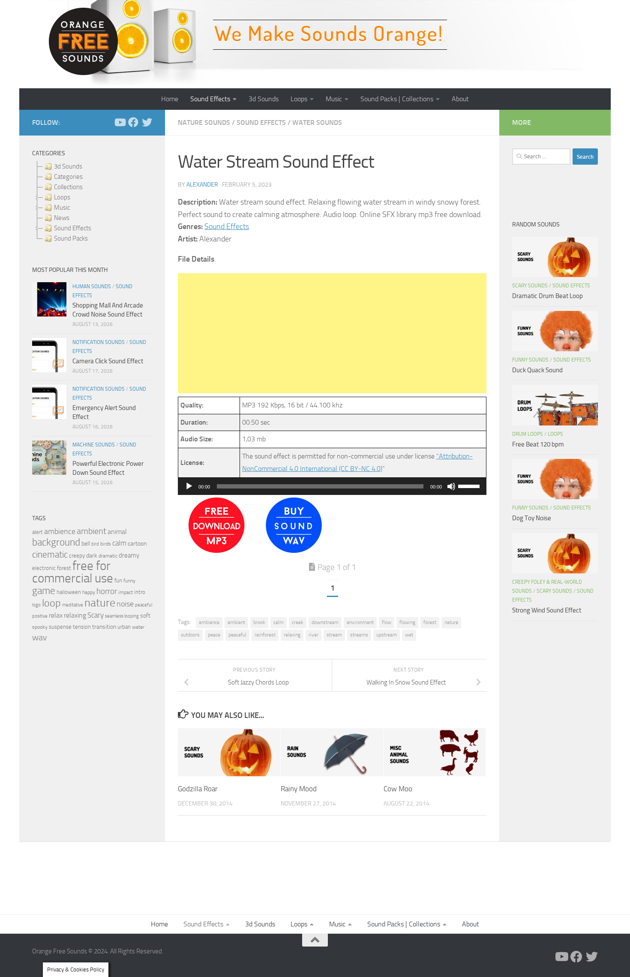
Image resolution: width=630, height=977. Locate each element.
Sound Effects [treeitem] (72, 228)
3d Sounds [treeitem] (68, 166)
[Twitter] (147, 122)
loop (51, 603)
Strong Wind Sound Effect (546, 610)
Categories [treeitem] (68, 177)
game (43, 591)
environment (360, 622)
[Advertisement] (332, 333)
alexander (202, 184)
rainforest (265, 635)
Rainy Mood (299, 788)
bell (85, 543)
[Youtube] (119, 122)
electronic (44, 568)
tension (82, 627)
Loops (299, 99)
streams (359, 635)
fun (118, 580)
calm (278, 622)
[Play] (189, 486)
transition (104, 626)
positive (40, 616)
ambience (209, 622)
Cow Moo (398, 788)
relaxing (292, 635)
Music (334, 99)
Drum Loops (527, 434)
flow (386, 622)
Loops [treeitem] (62, 197)
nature (451, 622)
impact (125, 592)
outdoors (190, 635)
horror (106, 591)
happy (88, 592)
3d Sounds (264, 99)
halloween (69, 592)
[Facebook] (133, 122)
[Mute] (451, 486)
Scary (95, 615)
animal (117, 532)
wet (409, 635)
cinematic (50, 554)
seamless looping (122, 616)
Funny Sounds (530, 360)
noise (125, 604)
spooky (40, 627)
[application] (332, 486)
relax (56, 615)
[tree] (92, 202)
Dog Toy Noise (531, 518)
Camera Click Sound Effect (107, 361)
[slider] (470, 485)
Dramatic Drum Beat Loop (547, 296)
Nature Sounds (204, 122)
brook (259, 622)
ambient (236, 622)
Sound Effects (210, 99)
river (313, 635)
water (138, 627)
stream (334, 635)
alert (37, 532)
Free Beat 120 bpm (538, 444)
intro (139, 592)
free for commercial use (72, 572)
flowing (407, 622)
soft (145, 615)
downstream (325, 622)
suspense (60, 627)
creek (297, 622)
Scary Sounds (530, 286)
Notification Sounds (98, 342)
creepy (77, 555)
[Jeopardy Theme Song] (217, 550)
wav (39, 637)
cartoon (137, 543)
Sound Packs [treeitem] (71, 238)
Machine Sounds (93, 445)
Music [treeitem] (62, 207)
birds (105, 544)
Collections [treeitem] (68, 187)
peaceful (237, 635)
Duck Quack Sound (537, 370)
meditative (72, 605)
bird (95, 544)
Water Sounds (317, 122)
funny (129, 581)
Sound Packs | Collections (396, 99)
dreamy (129, 555)
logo (36, 605)
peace (214, 635)
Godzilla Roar (198, 788)
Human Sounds (91, 286)
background (56, 542)
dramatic (108, 556)
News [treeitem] (61, 218)
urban (124, 627)
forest (429, 622)
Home (169, 99)
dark (91, 555)
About (460, 99)
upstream (386, 635)
